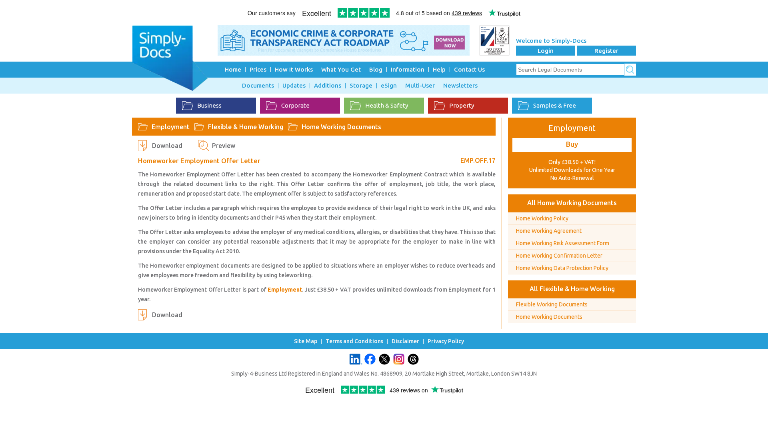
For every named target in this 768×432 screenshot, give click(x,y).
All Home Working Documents (572, 202)
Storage (361, 85)
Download (167, 145)
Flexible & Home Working (245, 126)
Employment (171, 126)
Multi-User (420, 85)
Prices (258, 69)
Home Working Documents (341, 126)
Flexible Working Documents (552, 304)
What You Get (341, 69)
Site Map (305, 341)
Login (546, 50)
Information (407, 69)
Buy (572, 144)
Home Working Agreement (549, 231)
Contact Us (469, 69)
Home (233, 69)
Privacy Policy (446, 341)
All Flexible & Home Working (572, 288)
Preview (223, 145)
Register (606, 50)
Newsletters (460, 85)
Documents (258, 85)
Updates (294, 85)
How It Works (294, 69)
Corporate (295, 105)
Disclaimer (405, 341)
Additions (327, 85)
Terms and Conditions (354, 341)
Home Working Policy (542, 218)
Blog (375, 69)
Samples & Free (554, 105)
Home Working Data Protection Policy (562, 268)
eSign (389, 85)
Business (209, 105)
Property (461, 105)
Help (439, 69)
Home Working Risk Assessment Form (562, 243)
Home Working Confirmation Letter (559, 255)
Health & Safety (386, 105)
